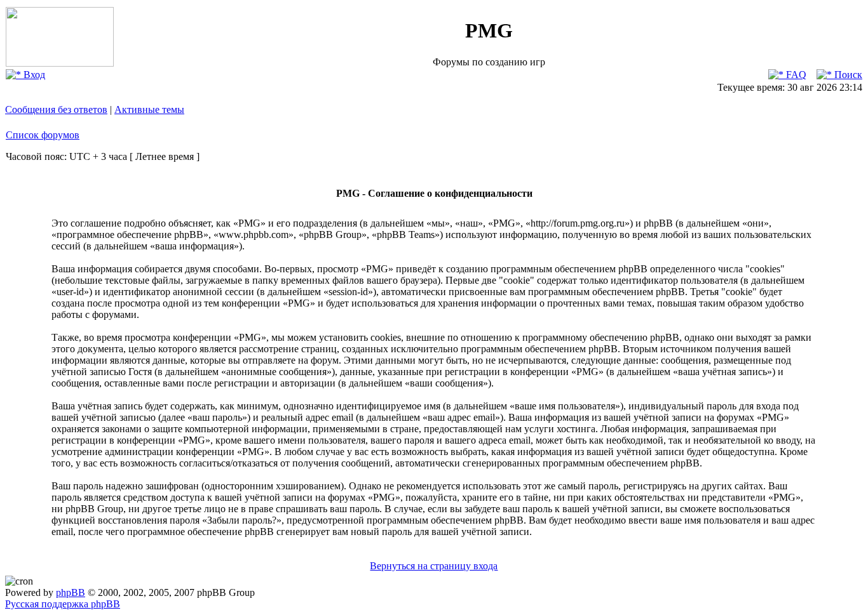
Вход (33, 74)
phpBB (70, 592)
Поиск (847, 74)
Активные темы (149, 109)
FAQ (794, 74)
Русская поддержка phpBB (62, 603)
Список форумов (42, 134)
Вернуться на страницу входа (434, 565)
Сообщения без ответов (56, 109)
